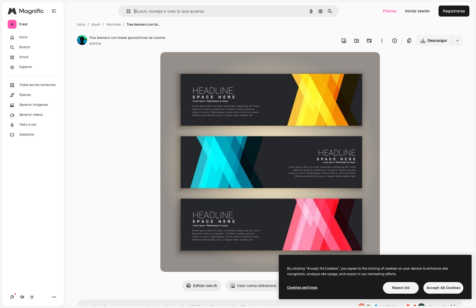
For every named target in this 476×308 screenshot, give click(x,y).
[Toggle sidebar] (54, 11)
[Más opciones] (381, 40)
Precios (390, 11)
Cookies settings (302, 287)
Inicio (81, 24)
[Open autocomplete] (126, 11)
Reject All (401, 287)
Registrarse (454, 11)
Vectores (113, 24)
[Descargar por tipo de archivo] (457, 40)
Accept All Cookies (443, 287)
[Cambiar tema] (32, 297)
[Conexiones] (12, 297)
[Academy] (22, 297)
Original (195, 62)
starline (95, 43)
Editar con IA (205, 285)
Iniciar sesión (417, 11)
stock (95, 24)
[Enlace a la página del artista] (82, 41)
